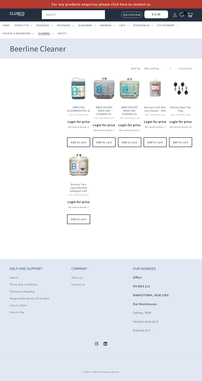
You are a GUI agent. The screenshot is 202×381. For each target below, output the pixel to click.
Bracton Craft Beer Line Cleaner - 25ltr (155, 109)
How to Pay (17, 312)
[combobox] (73, 14)
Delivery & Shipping (22, 291)
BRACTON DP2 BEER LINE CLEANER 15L (104, 111)
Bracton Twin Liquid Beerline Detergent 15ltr (78, 188)
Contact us (78, 284)
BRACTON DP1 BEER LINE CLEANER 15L (129, 111)
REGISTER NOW (132, 15)
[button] (23, 25)
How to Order (18, 305)
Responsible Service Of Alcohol (29, 298)
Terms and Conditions (24, 284)
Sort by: (135, 68)
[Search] (100, 14)
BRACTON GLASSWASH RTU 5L (78, 109)
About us (77, 277)
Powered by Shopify (109, 372)
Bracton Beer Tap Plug (180, 109)
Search (14, 277)
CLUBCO (95, 372)
